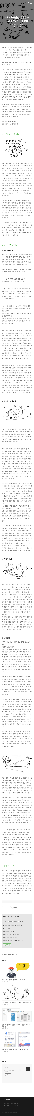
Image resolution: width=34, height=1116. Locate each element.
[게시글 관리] (9, 907)
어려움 (21, 921)
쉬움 (16, 921)
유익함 (16, 925)
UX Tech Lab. (15, 1105)
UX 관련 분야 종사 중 (11, 937)
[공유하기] (7, 907)
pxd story (7, 1068)
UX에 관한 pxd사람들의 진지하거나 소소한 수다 (12, 1070)
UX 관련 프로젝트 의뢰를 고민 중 (14, 940)
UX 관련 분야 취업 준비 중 (12, 935)
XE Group (6, 1105)
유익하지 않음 (18, 925)
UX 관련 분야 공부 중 (11, 932)
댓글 (4, 1061)
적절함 (18, 921)
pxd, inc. (6, 1103)
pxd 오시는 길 (14, 1103)
